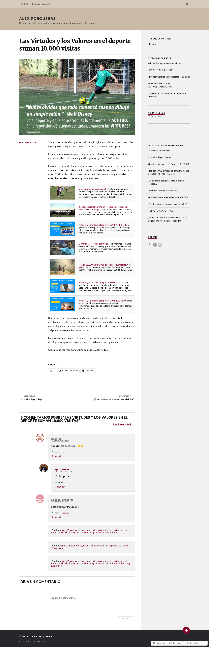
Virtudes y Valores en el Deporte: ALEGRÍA (168, 164)
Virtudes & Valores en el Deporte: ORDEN (168, 197)
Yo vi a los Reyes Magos (159, 157)
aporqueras (62, 469)
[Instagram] (160, 243)
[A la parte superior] (186, 630)
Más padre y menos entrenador (93, 189)
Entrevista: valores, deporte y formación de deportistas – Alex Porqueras (89, 546)
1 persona (65, 452)
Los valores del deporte (159, 150)
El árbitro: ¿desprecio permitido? (93, 243)
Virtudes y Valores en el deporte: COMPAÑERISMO (102, 225)
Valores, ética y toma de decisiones (164, 63)
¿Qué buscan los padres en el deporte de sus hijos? (167, 95)
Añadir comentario (122, 424)
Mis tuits (152, 43)
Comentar (125, 618)
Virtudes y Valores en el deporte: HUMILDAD (99, 282)
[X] (150, 243)
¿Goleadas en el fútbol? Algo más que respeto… (166, 182)
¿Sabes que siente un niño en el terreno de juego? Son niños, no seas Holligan (103, 208)
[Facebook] (155, 243)
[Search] (187, 4)
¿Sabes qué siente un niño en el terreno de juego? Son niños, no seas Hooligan (167, 219)
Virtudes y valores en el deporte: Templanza (169, 76)
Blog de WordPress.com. (32, 641)
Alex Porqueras (37, 18)
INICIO (24, 4)
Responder (57, 456)
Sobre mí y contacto (41, 4)
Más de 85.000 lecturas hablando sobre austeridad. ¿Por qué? (104, 266)
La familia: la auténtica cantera (162, 190)
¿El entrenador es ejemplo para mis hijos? (167, 204)
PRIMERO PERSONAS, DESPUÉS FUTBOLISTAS (160, 85)
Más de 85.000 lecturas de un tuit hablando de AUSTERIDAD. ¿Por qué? (168, 172)
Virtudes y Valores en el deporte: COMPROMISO (101, 300)
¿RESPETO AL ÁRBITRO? (160, 70)
